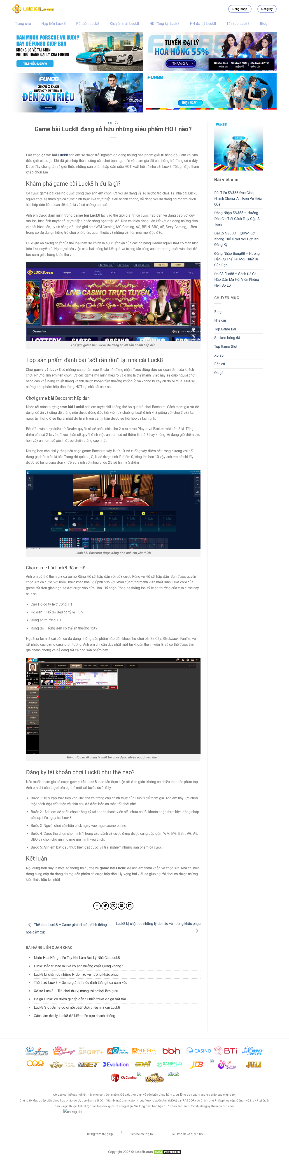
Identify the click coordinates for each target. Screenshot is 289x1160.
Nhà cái (220, 320)
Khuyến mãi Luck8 (124, 23)
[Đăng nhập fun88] (211, 92)
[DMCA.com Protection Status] (167, 1152)
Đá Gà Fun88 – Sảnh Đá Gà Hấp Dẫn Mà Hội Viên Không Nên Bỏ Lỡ (236, 280)
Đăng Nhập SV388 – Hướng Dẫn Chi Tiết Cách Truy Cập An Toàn (237, 219)
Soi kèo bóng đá (227, 338)
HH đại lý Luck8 (203, 23)
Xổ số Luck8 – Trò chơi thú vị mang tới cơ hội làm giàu (76, 991)
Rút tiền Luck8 (87, 23)
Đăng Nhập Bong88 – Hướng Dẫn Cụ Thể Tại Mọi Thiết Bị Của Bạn (237, 259)
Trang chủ (23, 23)
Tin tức (113, 122)
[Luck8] (33, 9)
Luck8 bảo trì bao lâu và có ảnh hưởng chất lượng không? (78, 966)
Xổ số (219, 355)
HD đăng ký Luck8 (164, 23)
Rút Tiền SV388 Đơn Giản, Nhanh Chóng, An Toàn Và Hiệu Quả (238, 198)
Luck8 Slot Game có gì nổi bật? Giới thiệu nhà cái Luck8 (77, 1007)
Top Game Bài (225, 329)
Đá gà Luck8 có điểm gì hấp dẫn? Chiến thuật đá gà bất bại (80, 999)
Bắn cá (219, 364)
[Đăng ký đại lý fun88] (77, 51)
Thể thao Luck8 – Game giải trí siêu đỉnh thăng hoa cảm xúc (81, 982)
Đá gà (218, 373)
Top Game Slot (225, 346)
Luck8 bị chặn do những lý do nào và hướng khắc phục (76, 974)
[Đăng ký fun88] (238, 146)
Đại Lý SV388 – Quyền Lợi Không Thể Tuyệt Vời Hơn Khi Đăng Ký (236, 239)
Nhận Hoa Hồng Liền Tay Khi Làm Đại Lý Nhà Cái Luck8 (77, 958)
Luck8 (63, 155)
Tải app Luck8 (237, 23)
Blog (263, 23)
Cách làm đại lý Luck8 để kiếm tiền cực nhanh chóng (74, 1016)
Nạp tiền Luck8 (53, 23)
